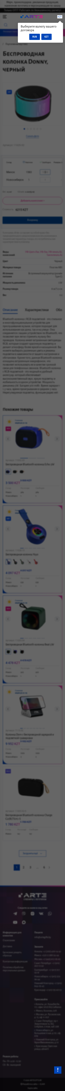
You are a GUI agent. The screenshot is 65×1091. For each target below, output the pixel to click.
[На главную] (31, 17)
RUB (34, 37)
